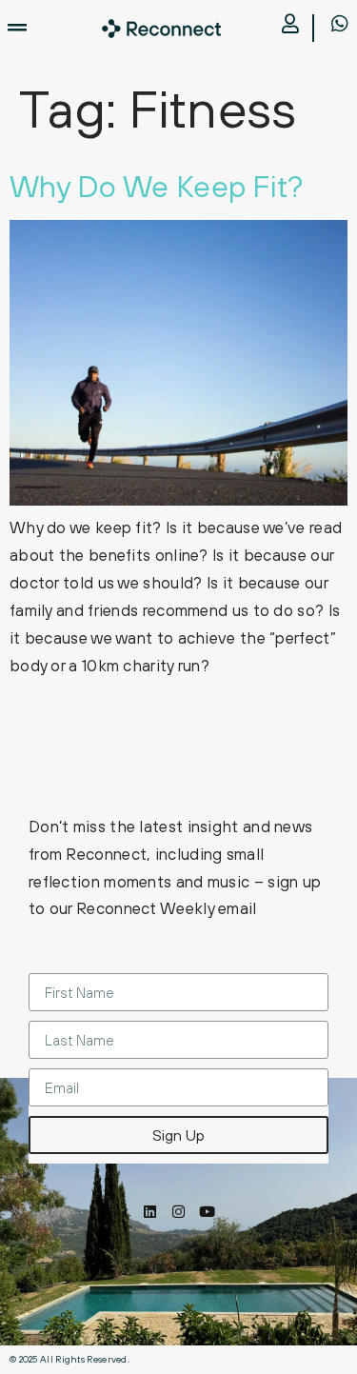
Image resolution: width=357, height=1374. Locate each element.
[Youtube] (207, 1212)
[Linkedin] (150, 1212)
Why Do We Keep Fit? (157, 186)
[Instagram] (178, 1212)
